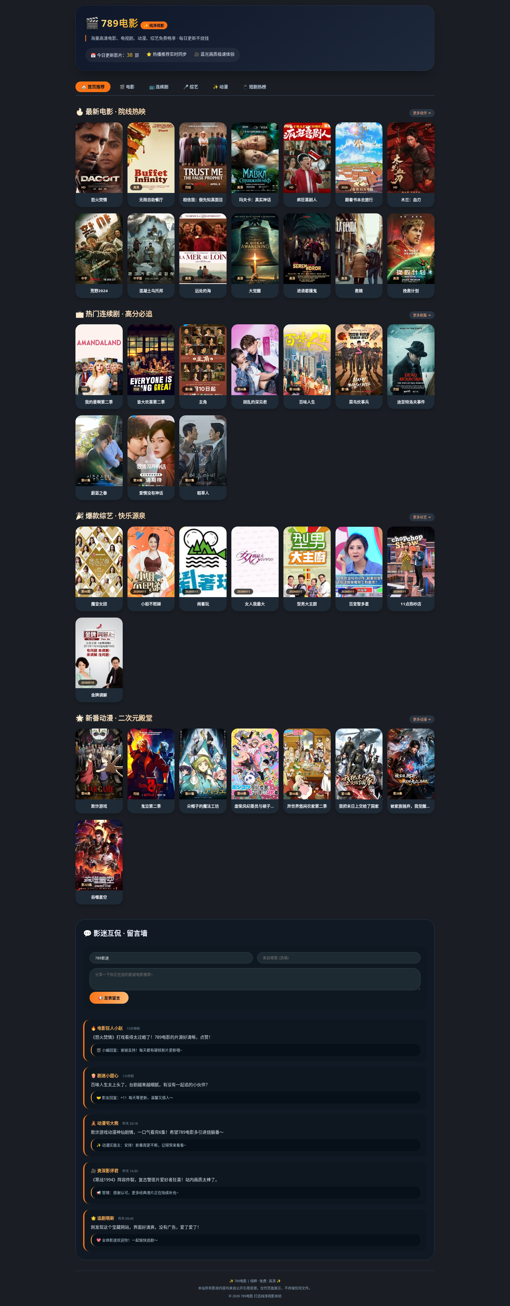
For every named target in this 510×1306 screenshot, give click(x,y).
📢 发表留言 (109, 998)
